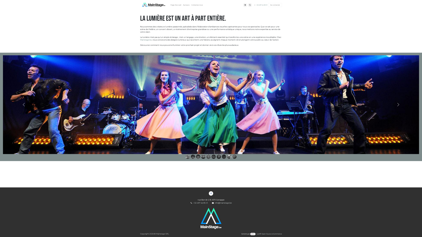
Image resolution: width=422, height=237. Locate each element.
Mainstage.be (146, 40)
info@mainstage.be (223, 203)
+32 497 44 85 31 (261, 5)
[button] (250, 5)
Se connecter (275, 5)
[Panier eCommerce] (245, 5)
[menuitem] (176, 5)
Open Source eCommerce (272, 234)
